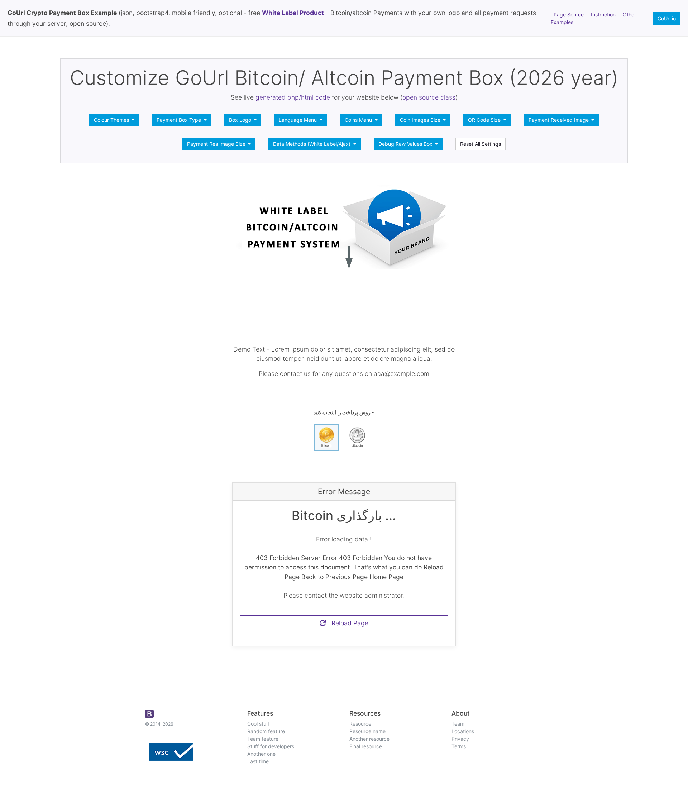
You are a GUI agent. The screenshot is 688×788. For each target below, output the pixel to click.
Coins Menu (359, 120)
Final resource (365, 746)
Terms (459, 746)
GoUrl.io (667, 18)
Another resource (369, 739)
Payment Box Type (179, 120)
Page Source (569, 14)
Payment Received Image (559, 120)
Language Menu (298, 120)
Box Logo (241, 120)
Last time (258, 761)
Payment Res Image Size (217, 144)
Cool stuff (258, 724)
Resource (360, 724)
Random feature (266, 731)
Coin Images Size (421, 120)
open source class (428, 97)
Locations (463, 731)
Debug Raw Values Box (406, 144)
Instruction (603, 14)
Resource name (367, 731)
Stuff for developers (270, 746)
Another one (261, 754)
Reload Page (347, 623)
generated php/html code (292, 97)
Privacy (460, 739)
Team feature (262, 739)
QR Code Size (485, 120)
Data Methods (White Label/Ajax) (312, 144)
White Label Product (293, 12)
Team (458, 724)
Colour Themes (112, 120)
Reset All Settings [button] (480, 144)
